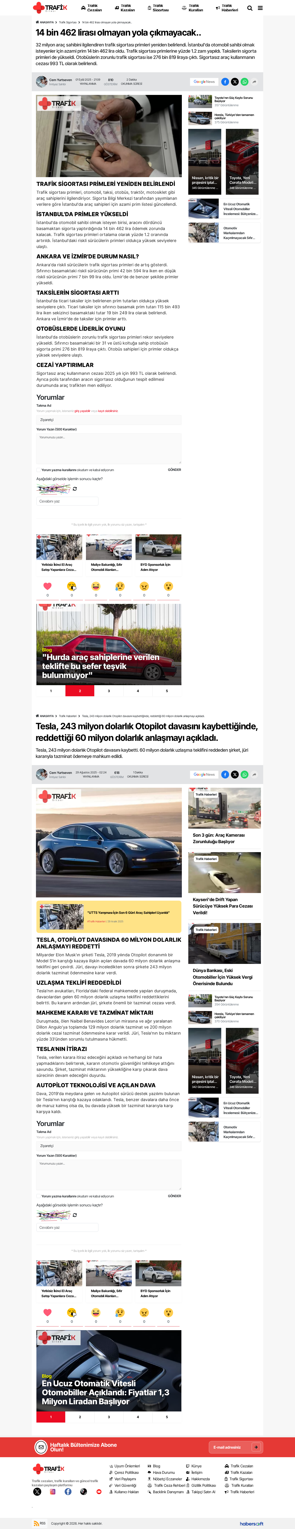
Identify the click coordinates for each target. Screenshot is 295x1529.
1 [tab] (51, 691)
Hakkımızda (201, 1479)
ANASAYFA (46, 22)
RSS (42, 1523)
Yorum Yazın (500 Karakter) (56, 429)
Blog (156, 1466)
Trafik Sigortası (68, 22)
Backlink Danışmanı (168, 1492)
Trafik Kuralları (242, 1485)
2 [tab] (80, 691)
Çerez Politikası (127, 1472)
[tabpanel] (109, 644)
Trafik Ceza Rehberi (169, 1485)
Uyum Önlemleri (127, 1466)
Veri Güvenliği (125, 1485)
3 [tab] (109, 691)
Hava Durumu (164, 1472)
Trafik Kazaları (241, 1472)
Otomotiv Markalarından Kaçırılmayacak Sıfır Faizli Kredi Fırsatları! (239, 233)
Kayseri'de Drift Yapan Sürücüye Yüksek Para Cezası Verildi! (223, 906)
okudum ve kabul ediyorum (77, 470)
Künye (197, 1466)
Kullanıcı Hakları (127, 1492)
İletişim (197, 1472)
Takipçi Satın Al (203, 1492)
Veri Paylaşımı (125, 1479)
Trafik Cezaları (242, 1466)
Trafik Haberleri (68, 716)
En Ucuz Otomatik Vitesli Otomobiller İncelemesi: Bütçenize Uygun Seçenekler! (240, 209)
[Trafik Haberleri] (224, 807)
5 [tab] (167, 691)
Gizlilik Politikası (204, 1485)
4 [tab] (138, 691)
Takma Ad (43, 405)
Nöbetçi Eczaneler (167, 1479)
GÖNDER (174, 470)
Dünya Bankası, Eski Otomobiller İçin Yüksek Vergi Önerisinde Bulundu (223, 977)
